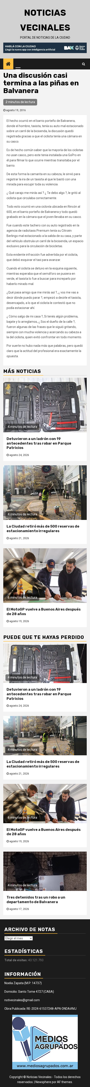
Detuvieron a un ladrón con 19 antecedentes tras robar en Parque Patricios (39, 443)
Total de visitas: (16, 960)
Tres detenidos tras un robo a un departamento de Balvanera (36, 899)
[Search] (83, 64)
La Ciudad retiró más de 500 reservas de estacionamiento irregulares (43, 528)
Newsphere (43, 1082)
